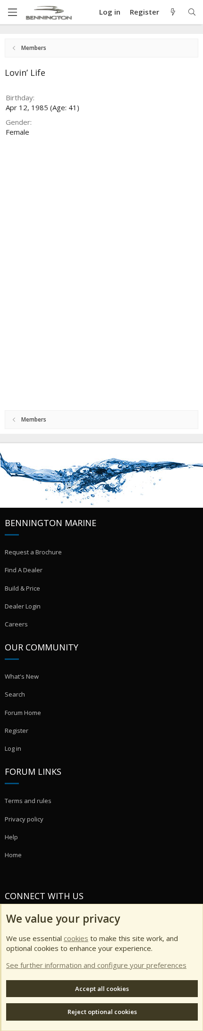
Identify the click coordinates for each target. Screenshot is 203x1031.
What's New (22, 676)
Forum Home (23, 712)
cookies (76, 938)
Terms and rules (28, 800)
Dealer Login (23, 606)
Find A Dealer (23, 570)
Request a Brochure (33, 552)
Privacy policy (24, 819)
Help (11, 837)
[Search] (192, 12)
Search (15, 694)
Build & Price (22, 588)
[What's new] (173, 12)
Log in (13, 748)
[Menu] (12, 12)
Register (16, 730)
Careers (16, 624)
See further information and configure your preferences (96, 965)
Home (13, 855)
